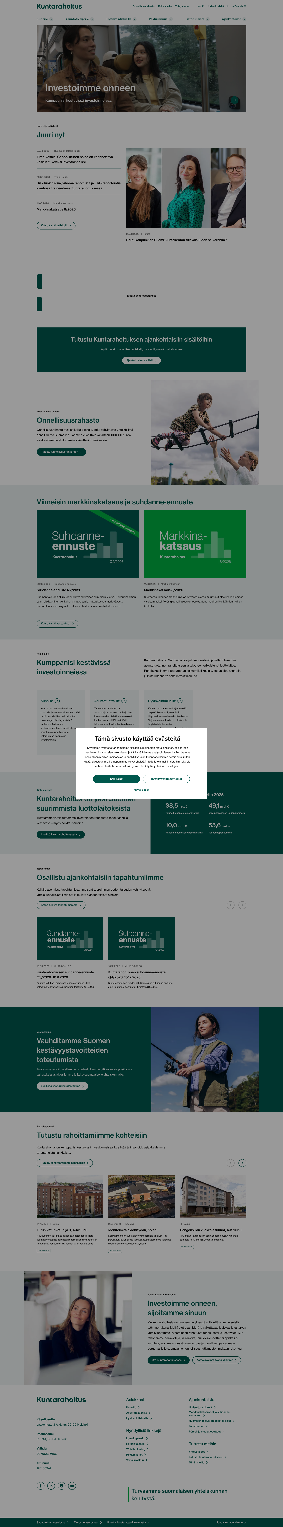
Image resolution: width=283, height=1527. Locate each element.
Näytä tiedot (141, 789)
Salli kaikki (116, 779)
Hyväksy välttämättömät (166, 779)
